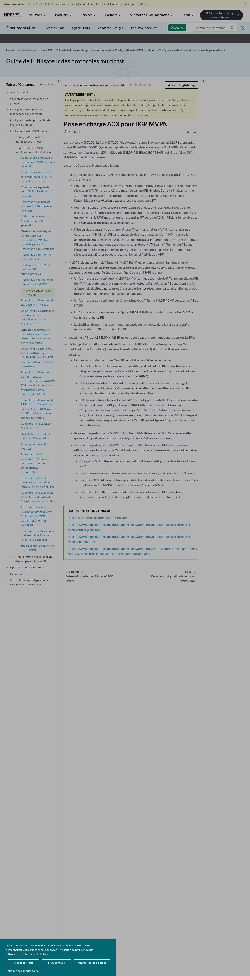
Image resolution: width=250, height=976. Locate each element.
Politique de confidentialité (22, 970)
